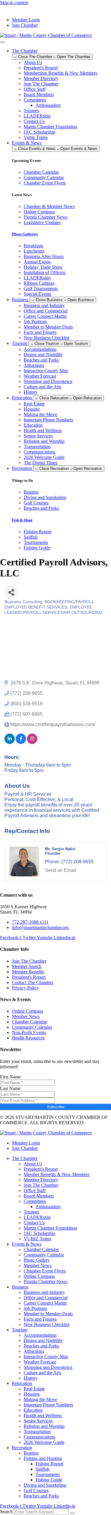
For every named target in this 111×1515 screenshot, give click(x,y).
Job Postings (35, 321)
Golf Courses (36, 1490)
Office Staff (35, 89)
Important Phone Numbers (48, 419)
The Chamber (25, 1158)
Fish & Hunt (22, 520)
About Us (33, 62)
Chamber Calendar (41, 1249)
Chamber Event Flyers (45, 1270)
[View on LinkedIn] (9, 742)
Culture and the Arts (42, 386)
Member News (38, 1265)
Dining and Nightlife (43, 354)
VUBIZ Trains (37, 1238)
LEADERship (37, 115)
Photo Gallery (37, 1260)
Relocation (22, 1383)
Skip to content (14, 2)
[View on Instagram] (32, 742)
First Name (10, 1076)
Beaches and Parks (41, 359)
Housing (32, 409)
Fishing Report (49, 1463)
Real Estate (34, 403)
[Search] (72, 1513)
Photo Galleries (25, 234)
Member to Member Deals (48, 326)
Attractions (34, 365)
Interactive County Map (46, 370)
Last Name (10, 1088)
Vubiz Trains (36, 137)
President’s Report (41, 67)
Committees (35, 99)
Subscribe (55, 1107)
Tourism (19, 1329)
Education (33, 425)
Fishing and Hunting (43, 1458)
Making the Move (40, 414)
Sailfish (42, 1469)
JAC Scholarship (39, 132)
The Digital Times (40, 462)
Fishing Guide (49, 1479)
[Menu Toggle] (2, 42)
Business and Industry (44, 305)
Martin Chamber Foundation (50, 126)
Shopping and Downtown (48, 381)
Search (6, 1511)
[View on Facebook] (21, 742)
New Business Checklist (46, 337)
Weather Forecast (40, 376)
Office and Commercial (45, 310)
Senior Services (38, 435)
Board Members (39, 94)
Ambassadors (48, 105)
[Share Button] (11, 592)
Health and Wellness (43, 430)
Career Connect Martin (45, 316)
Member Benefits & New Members (57, 1174)
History (31, 392)
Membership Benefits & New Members (60, 73)
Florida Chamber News (45, 1281)
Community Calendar (44, 1254)
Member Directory (41, 78)
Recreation (22, 1447)
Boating (31, 1452)
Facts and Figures (40, 332)
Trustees (31, 110)
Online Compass (39, 1276)
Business (20, 1286)
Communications (39, 451)
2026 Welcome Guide (44, 457)
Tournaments (48, 1474)
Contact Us (34, 121)
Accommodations (40, 349)
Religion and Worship (44, 441)
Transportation (37, 446)
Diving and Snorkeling (45, 1485)
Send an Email (60, 870)
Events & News (26, 1244)
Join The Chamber (41, 83)
